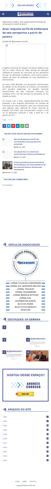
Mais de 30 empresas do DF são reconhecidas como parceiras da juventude (27, 141)
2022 (25, 421)
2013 (25, 460)
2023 (25, 417)
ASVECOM (7, 41)
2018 (25, 438)
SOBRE (24, 481)
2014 (25, 456)
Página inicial (7, 22)
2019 (25, 434)
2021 (25, 425)
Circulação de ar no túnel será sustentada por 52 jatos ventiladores (29, 153)
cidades (15, 22)
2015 (25, 452)
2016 (25, 447)
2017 (25, 443)
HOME (17, 481)
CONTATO (32, 481)
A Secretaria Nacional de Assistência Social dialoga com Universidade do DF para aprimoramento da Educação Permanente (30, 166)
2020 (25, 430)
